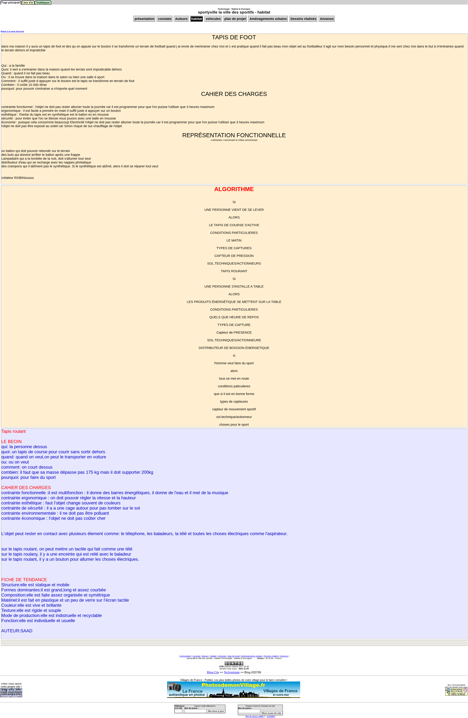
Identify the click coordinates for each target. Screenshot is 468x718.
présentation (185, 656)
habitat (213, 656)
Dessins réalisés (271, 656)
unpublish (271, 716)
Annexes (284, 656)
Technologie (232, 672)
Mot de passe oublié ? (255, 716)
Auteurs (205, 656)
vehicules (222, 656)
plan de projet (234, 656)
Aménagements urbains (251, 656)
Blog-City (213, 672)
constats (196, 656)
